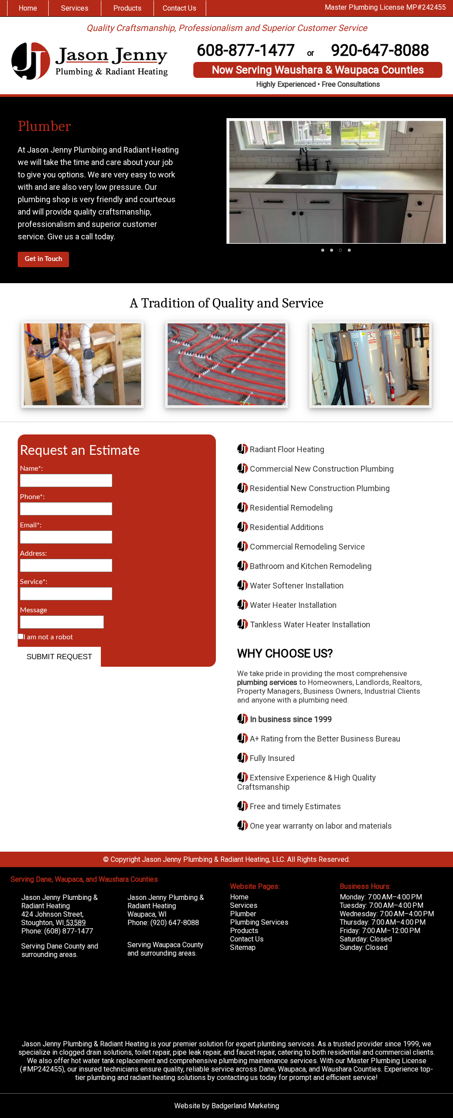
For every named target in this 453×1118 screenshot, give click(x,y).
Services (74, 8)
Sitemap (243, 947)
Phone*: (32, 496)
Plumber (44, 126)
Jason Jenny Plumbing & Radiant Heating (59, 901)
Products (127, 8)
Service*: (33, 581)
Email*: (31, 525)
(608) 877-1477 (68, 931)
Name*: (31, 468)
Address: (33, 553)
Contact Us (179, 8)
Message (33, 610)
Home (28, 8)
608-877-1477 (246, 50)
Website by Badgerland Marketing (226, 1106)
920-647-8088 (380, 50)
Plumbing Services (259, 922)
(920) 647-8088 (174, 922)
